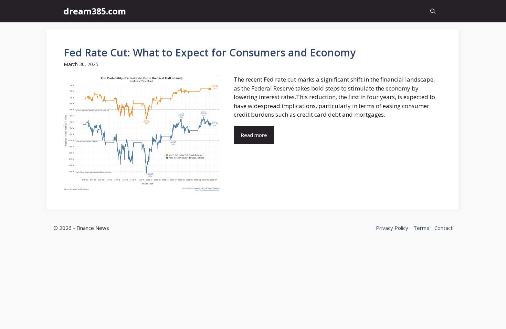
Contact (443, 227)
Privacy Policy (392, 227)
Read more (254, 134)
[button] (432, 11)
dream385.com (95, 11)
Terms (421, 227)
